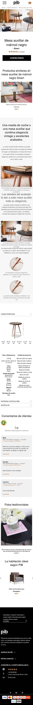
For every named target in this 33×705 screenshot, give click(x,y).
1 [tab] (9, 28)
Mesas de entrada (24, 370)
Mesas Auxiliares (12, 8)
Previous (1, 20)
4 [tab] (17, 28)
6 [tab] (23, 28)
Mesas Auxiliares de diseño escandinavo (24, 366)
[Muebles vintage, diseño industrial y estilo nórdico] (17, 3)
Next (31, 20)
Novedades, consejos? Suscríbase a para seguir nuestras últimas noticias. (14, 617)
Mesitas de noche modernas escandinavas (24, 386)
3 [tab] (15, 28)
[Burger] (4, 3)
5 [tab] (20, 28)
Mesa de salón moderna (24, 361)
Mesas (4, 8)
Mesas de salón (24, 375)
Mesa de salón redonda (24, 363)
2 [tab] (12, 28)
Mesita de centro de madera (24, 382)
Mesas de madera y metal (24, 372)
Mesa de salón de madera (24, 358)
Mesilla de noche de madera (24, 378)
